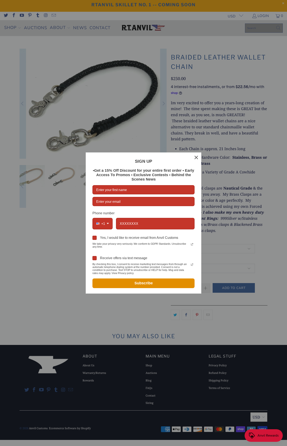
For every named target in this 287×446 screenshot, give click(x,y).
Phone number (103, 213)
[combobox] (102, 223)
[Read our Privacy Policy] (192, 244)
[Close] (196, 157)
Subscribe (143, 283)
